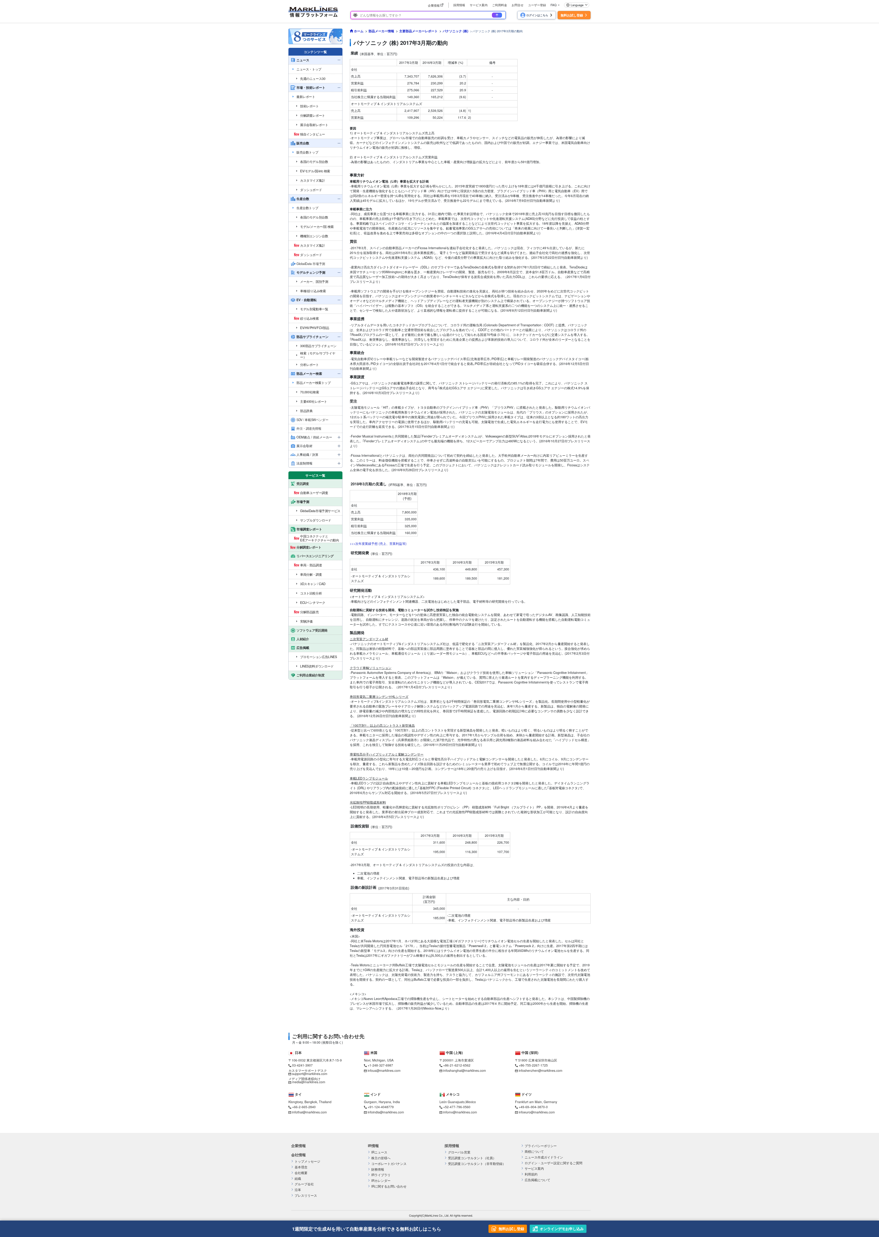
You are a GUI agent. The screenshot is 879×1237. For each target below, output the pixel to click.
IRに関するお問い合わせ (389, 1186)
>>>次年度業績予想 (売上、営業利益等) (378, 543)
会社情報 (298, 1155)
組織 (298, 1178)
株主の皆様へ (381, 1158)
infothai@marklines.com (309, 1112)
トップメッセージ (307, 1161)
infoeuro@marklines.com (537, 1112)
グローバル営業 (459, 1152)
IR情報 (373, 1146)
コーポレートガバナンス (389, 1164)
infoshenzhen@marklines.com (540, 1070)
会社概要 (301, 1173)
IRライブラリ (381, 1175)
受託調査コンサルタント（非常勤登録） (477, 1164)
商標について (534, 1151)
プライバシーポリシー (541, 1146)
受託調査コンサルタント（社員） (472, 1158)
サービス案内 (479, 5)
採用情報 (459, 5)
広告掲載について (537, 1180)
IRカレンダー (381, 1181)
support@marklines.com (309, 1073)
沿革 (298, 1190)
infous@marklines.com (384, 1070)
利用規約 (531, 1174)
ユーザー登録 (537, 5)
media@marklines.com (308, 1082)
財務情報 (377, 1169)
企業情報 (298, 1146)
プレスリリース (306, 1195)
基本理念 (301, 1167)
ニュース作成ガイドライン (544, 1157)
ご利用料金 (499, 5)
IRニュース (379, 1152)
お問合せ (518, 5)
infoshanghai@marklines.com (464, 1070)
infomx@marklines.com (460, 1112)
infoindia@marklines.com (386, 1112)
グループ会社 (304, 1184)
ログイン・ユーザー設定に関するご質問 (553, 1163)
